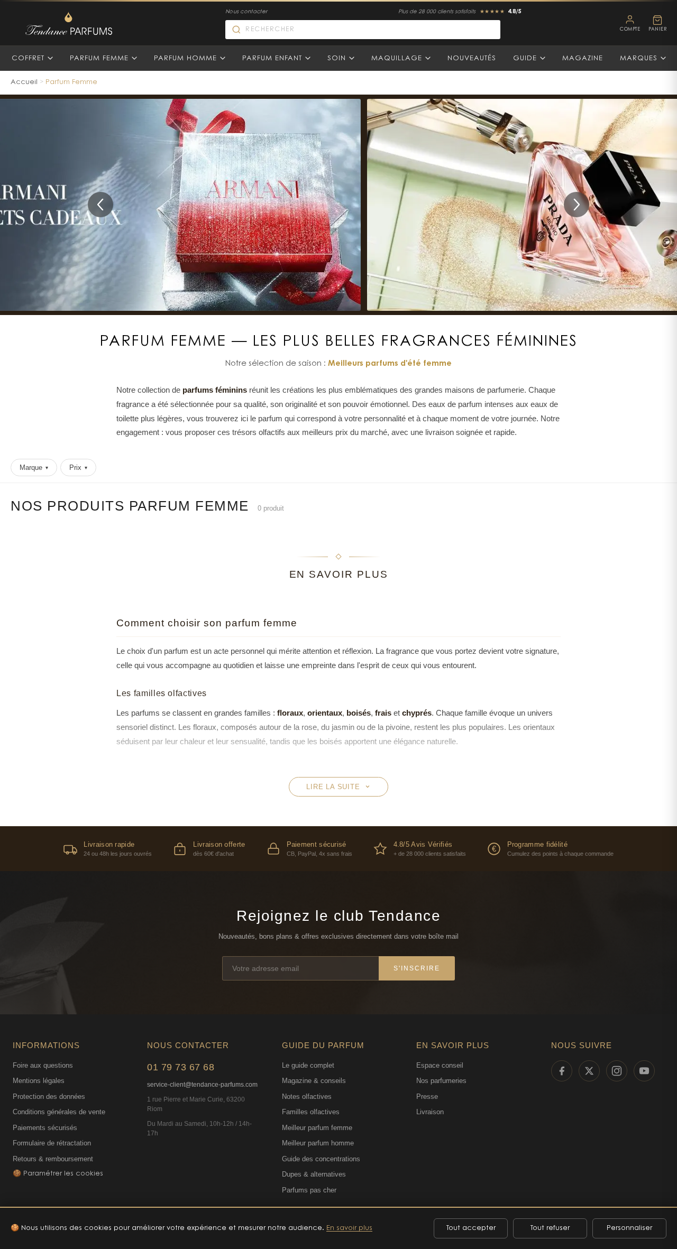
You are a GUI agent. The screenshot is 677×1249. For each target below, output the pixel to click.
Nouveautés (471, 58)
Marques (638, 58)
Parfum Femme (99, 58)
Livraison (430, 1112)
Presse (427, 1096)
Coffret (28, 58)
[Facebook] (561, 1070)
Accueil (24, 82)
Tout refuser (550, 1228)
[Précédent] (100, 204)
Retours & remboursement (53, 1159)
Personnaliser (629, 1228)
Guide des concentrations (321, 1159)
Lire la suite (333, 787)
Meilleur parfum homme (318, 1143)
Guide (525, 58)
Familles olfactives (311, 1112)
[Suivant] (576, 204)
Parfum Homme (185, 58)
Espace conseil (439, 1065)
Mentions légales (39, 1081)
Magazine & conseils (314, 1081)
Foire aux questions (43, 1065)
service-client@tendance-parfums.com (202, 1084)
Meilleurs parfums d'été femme (390, 364)
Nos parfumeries (441, 1081)
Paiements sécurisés (45, 1128)
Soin (336, 58)
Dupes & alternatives (314, 1174)
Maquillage (396, 58)
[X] (589, 1070)
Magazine (582, 58)
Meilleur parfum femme (317, 1128)
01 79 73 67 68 (180, 1067)
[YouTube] (644, 1070)
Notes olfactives (307, 1096)
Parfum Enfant (272, 58)
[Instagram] (616, 1070)
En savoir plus (349, 1228)
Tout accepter (471, 1228)
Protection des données (49, 1096)
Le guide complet (308, 1065)
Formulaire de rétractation (52, 1143)
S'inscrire (417, 968)
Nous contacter (246, 12)
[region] (338, 848)
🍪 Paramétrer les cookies (58, 1173)
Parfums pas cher (309, 1190)
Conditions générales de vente (59, 1112)
